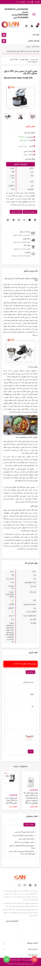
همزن (28, 46)
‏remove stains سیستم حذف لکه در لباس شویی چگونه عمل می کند (22, 852)
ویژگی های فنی (24, 59)
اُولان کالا (12, 960)
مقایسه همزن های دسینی (26, 839)
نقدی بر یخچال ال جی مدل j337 (24, 842)
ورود (36, 2)
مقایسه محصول (16, 212)
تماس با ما (19, 2)
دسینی (25, 154)
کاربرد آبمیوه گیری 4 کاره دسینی (24, 832)
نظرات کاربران (14, 59)
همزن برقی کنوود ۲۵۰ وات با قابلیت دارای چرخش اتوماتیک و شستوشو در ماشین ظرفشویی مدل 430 (31, 798)
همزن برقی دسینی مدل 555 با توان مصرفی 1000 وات (11, 800)
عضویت (28, 2)
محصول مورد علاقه (30, 212)
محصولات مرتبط (33, 62)
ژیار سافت (10, 964)
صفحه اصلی (35, 46)
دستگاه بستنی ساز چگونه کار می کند (23, 835)
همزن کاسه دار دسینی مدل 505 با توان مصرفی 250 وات (22, 51)
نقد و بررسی (34, 59)
